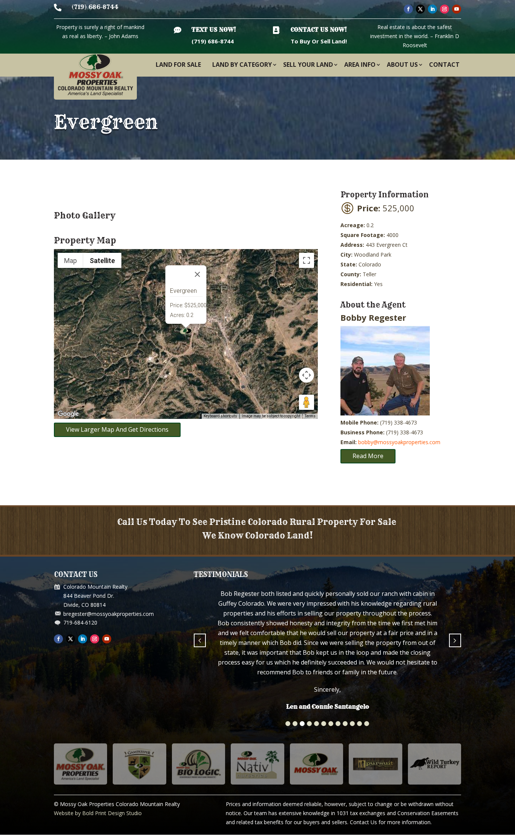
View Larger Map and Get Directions (117, 429)
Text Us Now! (214, 29)
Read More (368, 456)
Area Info (360, 64)
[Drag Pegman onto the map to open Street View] (306, 402)
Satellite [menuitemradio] (102, 261)
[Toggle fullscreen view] (306, 260)
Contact (444, 64)
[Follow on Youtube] (456, 9)
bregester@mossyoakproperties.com (108, 613)
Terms (310, 416)
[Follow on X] (420, 9)
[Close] (198, 274)
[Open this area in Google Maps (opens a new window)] (68, 414)
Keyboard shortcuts (220, 416)
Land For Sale (178, 64)
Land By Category (242, 64)
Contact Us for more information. (391, 765)
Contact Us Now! (319, 29)
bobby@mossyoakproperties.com (399, 442)
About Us (402, 64)
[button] (287, 667)
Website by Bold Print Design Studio (98, 756)
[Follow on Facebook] (408, 9)
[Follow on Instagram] (444, 9)
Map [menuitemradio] (70, 261)
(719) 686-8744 (95, 7)
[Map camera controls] (306, 375)
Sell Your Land (308, 64)
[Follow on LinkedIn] (432, 9)
